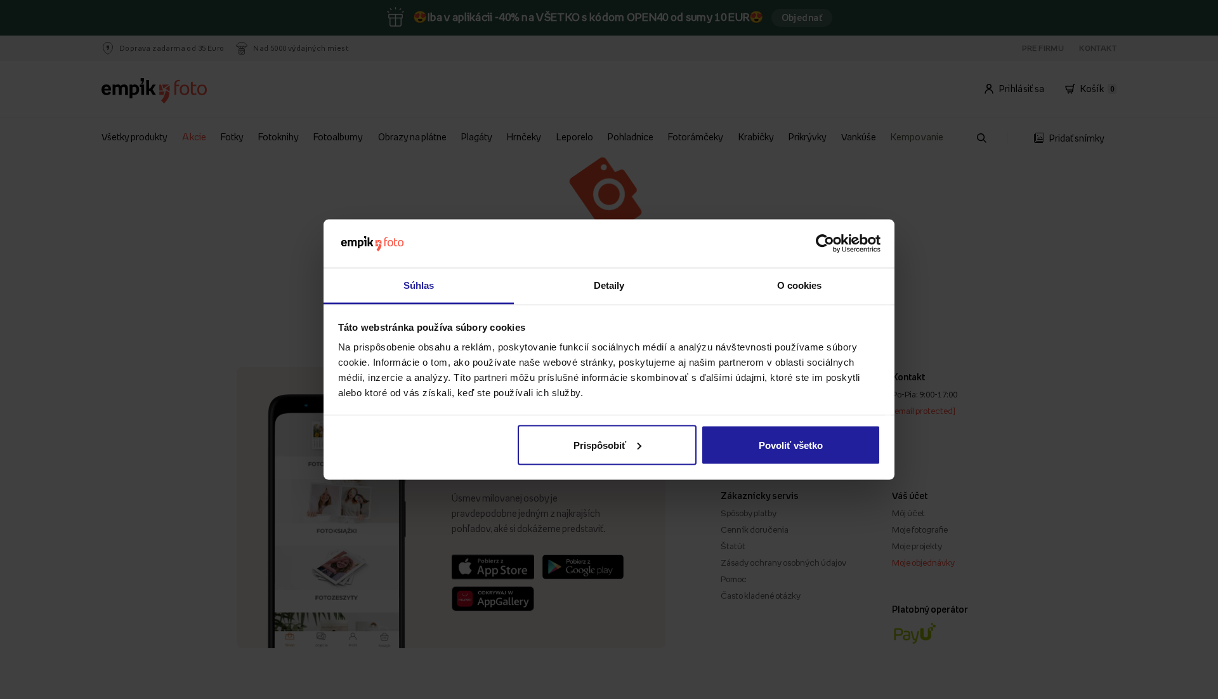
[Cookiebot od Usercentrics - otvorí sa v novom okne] (825, 243)
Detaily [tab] (609, 285)
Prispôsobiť (599, 444)
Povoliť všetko (791, 444)
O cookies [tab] (799, 285)
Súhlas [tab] (419, 285)
